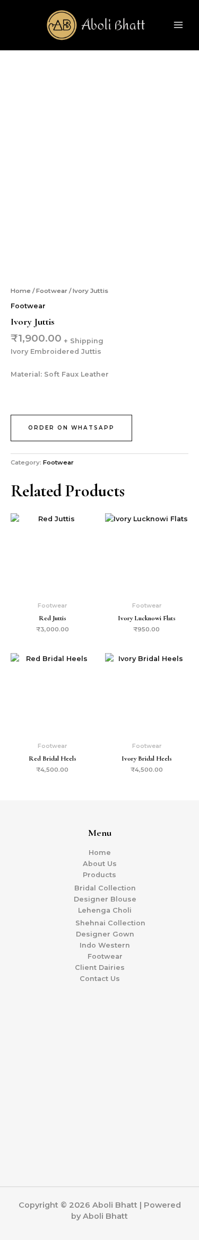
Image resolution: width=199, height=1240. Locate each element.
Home (21, 291)
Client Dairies (100, 967)
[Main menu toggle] (178, 25)
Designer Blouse (105, 899)
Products (99, 875)
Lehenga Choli (105, 910)
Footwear (51, 291)
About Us (100, 864)
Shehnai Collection (110, 923)
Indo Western (105, 945)
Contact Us (100, 979)
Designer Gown (105, 934)
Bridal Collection (105, 888)
